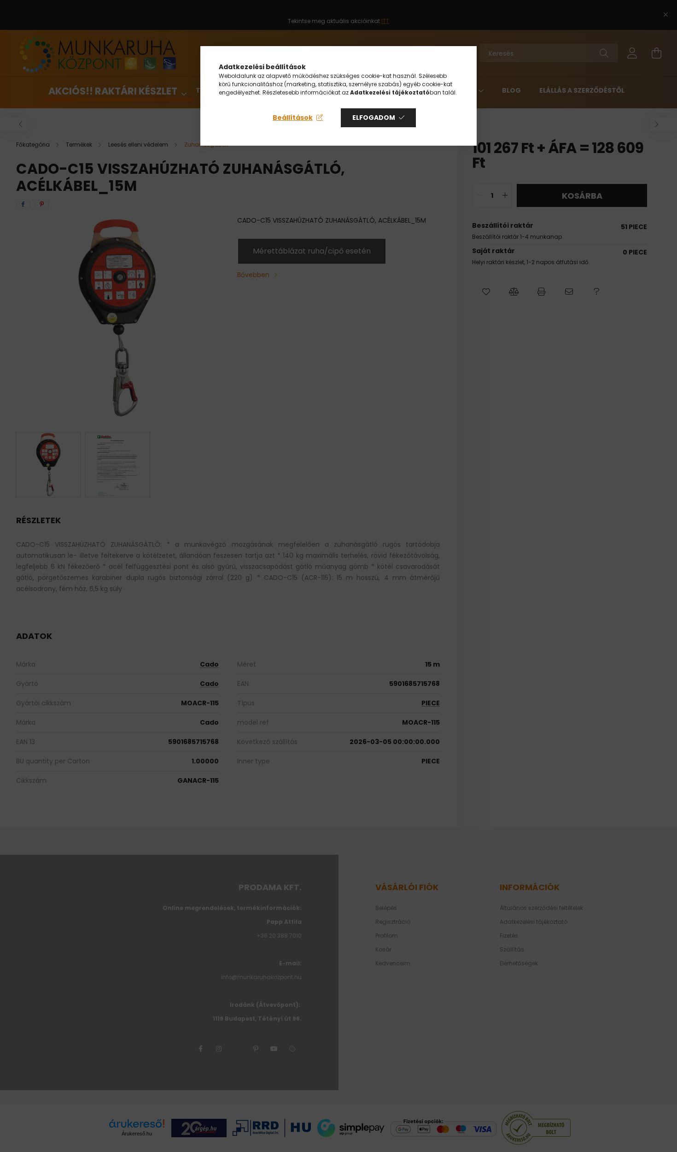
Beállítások (293, 117)
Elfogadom (373, 117)
